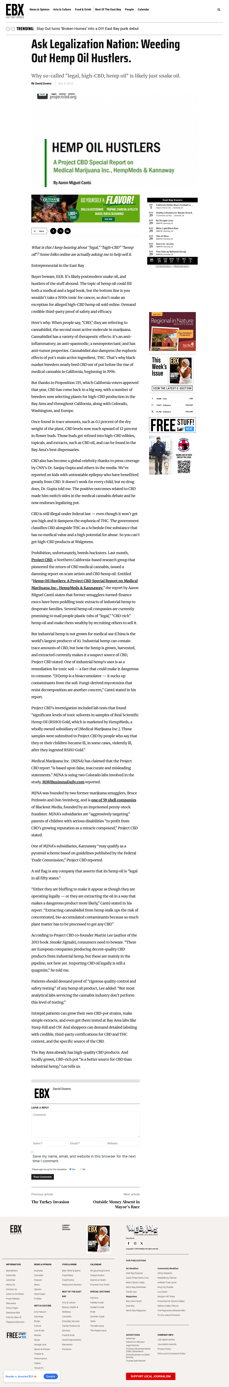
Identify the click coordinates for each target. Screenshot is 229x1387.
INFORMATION (13, 1264)
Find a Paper (12, 1308)
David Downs (43, 83)
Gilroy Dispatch (164, 1273)
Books (37, 1321)
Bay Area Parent (134, 1301)
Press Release (12, 1298)
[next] (13, 29)
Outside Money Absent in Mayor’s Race (116, 1204)
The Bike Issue (97, 1326)
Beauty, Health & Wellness (70, 1309)
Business (38, 1270)
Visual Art (38, 1368)
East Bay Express (134, 1273)
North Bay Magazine (136, 1310)
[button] (218, 9)
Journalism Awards (166, 1344)
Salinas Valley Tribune (167, 1306)
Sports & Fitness (42, 1349)
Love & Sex (39, 1330)
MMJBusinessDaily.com (63, 782)
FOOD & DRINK (69, 1264)
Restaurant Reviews (71, 1284)
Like (191, 398)
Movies (37, 1335)
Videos (37, 1363)
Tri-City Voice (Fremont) (168, 1315)
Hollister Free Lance (166, 1282)
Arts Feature (40, 1312)
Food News (67, 1275)
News (37, 1284)
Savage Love (40, 1344)
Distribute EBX (13, 1312)
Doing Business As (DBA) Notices (138, 1356)
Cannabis (38, 1275)
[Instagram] (135, 1243)
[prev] (8, 29)
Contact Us (11, 1289)
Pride (92, 1312)
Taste (92, 1321)
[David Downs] (42, 1093)
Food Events (68, 1280)
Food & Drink (68, 1335)
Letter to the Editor (15, 1294)
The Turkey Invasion (50, 1201)
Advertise (10, 1280)
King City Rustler (165, 1287)
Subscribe (11, 1275)
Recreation (67, 1344)
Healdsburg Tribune (166, 1278)
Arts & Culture (69, 1302)
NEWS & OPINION (42, 1264)
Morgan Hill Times (166, 1296)
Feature (38, 1280)
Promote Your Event (100, 1284)
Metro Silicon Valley (135, 1282)
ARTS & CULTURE (42, 1305)
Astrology (38, 1316)
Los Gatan (162, 1292)
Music (37, 1340)
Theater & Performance (40, 1356)
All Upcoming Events (100, 1270)
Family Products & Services (71, 1328)
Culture (37, 1326)
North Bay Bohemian (136, 1287)
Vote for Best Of (13, 1317)
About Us (10, 1284)
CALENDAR (95, 1264)
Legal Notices (132, 1345)
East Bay (130, 1306)
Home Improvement (71, 1340)
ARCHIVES (66, 1227)
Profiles (37, 1298)
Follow (189, 405)
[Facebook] (53, 231)
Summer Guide (97, 1316)
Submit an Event (98, 1280)
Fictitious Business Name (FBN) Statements (138, 1350)
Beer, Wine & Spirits (71, 1270)
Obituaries (11, 1303)
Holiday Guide (97, 1302)
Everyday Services (70, 1321)
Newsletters (12, 1270)
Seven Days (39, 1294)
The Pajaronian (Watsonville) (171, 1310)
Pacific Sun (131, 1292)
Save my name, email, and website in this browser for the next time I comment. (84, 1158)
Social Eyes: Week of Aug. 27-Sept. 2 (67, 28)
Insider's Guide (97, 1307)
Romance (66, 1349)
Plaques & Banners (15, 1322)
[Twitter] (60, 231)
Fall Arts (94, 1298)
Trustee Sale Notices (136, 1360)
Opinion (37, 1289)
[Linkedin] (67, 231)
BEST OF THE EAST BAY (71, 1294)
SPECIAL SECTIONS (100, 1291)
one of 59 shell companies (113, 800)
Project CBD (41, 560)
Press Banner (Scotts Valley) (171, 1301)
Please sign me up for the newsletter (49, 1169)
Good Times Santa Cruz (137, 1278)
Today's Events (97, 1275)
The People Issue (98, 1330)
